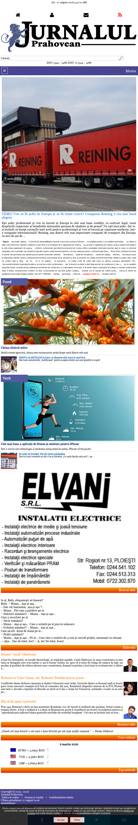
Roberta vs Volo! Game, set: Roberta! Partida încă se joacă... (43, 678)
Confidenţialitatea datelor (61, 797)
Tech (7, 378)
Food (7, 282)
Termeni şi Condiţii (34, 797)
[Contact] (86, 15)
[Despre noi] (52, 15)
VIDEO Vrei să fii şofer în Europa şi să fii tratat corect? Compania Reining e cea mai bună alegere (69, 215)
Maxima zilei (126, 724)
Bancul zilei (127, 590)
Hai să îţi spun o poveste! (18, 701)
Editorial (129, 647)
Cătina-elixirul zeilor (14, 347)
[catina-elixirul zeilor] (69, 344)
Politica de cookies (10, 797)
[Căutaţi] (121, 59)
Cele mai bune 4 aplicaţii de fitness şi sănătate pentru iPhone (40, 444)
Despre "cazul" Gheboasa (18, 654)
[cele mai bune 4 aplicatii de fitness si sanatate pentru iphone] (69, 440)
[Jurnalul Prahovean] (18, 15)
